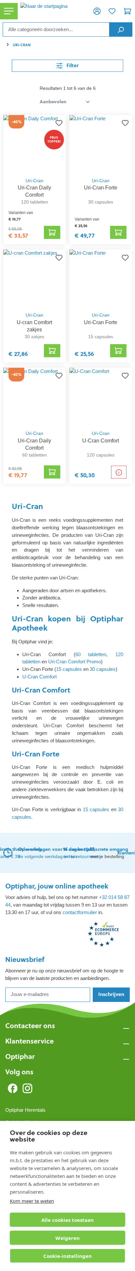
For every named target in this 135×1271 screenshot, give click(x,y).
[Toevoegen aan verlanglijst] (58, 123)
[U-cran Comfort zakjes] (34, 278)
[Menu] (9, 11)
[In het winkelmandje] (52, 232)
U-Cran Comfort (39, 676)
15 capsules (69, 669)
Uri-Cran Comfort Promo (74, 661)
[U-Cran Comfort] (100, 397)
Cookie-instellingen (67, 1256)
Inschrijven (111, 994)
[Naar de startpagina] (53, 11)
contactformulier (80, 912)
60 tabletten (90, 654)
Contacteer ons (30, 1025)
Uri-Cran (34, 180)
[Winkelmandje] (127, 11)
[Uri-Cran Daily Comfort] (34, 144)
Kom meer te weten (32, 1201)
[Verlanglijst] (112, 11)
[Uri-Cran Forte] (100, 144)
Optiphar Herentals (25, 1110)
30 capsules (103, 669)
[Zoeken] (120, 29)
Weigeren (67, 1238)
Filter (72, 65)
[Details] (118, 472)
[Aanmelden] (97, 11)
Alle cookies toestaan (67, 1220)
